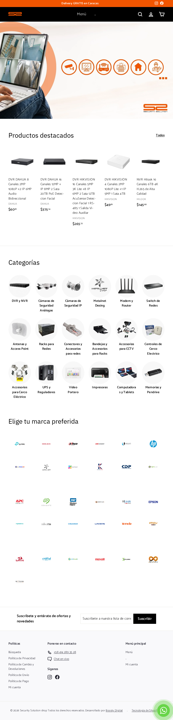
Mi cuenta (14, 687)
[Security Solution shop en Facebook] (57, 677)
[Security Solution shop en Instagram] (49, 677)
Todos (160, 135)
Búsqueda (14, 652)
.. (95, 14)
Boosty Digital (114, 710)
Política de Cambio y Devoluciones (21, 666)
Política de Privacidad (21, 658)
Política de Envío (18, 675)
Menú (81, 14)
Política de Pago (18, 681)
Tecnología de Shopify (145, 710)
